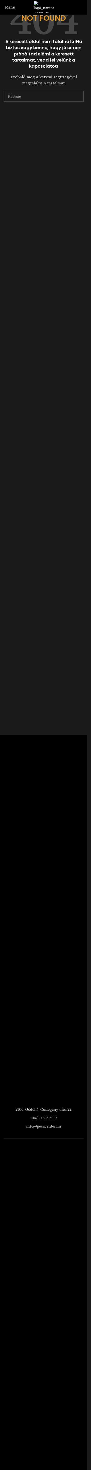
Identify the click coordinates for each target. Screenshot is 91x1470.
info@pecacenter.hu (43, 1126)
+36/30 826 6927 (43, 1118)
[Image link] (44, 919)
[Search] (77, 7)
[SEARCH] (78, 96)
